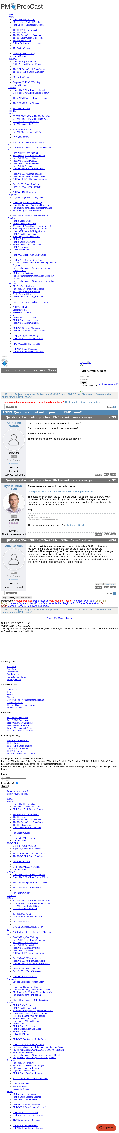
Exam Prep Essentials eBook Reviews (30, 302)
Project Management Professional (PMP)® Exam (40, 394)
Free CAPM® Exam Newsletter (27, 187)
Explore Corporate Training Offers (28, 197)
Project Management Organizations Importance (34, 281)
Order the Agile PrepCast (24, 61)
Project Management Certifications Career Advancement (38, 1049)
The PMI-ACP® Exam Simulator (28, 72)
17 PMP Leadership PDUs (25, 124)
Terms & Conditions (16, 677)
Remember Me (89, 385)
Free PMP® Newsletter (17, 717)
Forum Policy (38, 370)
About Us (11, 666)
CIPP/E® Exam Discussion (25, 349)
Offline (14, 457)
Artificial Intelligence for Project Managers (32, 147)
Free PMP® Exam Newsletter (26, 163)
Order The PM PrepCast (24, 19)
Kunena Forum (65, 618)
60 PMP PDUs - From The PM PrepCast (31, 116)
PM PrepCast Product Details (26, 22)
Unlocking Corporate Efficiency (27, 202)
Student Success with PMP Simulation (30, 215)
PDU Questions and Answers (26, 343)
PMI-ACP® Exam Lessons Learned (29, 330)
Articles (11, 218)
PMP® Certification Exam (25, 234)
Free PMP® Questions (17, 720)
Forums (6, 370)
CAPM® (12, 87)
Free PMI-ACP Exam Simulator (27, 174)
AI (9, 145)
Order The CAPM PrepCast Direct (29, 90)
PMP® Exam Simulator (18, 740)
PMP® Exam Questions (24, 242)
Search (52, 370)
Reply (106, 474)
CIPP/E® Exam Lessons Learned (28, 351)
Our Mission (12, 671)
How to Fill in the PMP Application (29, 231)
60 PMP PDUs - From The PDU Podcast (32, 119)
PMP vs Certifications (23, 273)
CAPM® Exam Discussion (25, 336)
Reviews (12, 283)
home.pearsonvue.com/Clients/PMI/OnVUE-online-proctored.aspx (61, 491)
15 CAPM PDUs (21, 137)
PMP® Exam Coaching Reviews (28, 296)
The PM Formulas (21, 32)
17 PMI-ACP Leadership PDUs (27, 132)
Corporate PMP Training (24, 53)
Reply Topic (11, 407)
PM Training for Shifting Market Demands (32, 208)
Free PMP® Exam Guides (25, 160)
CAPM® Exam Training (18, 748)
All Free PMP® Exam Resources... (29, 168)
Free (10, 150)
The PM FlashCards (22, 40)
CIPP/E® (12, 111)
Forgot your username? (107, 384)
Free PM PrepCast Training (25, 153)
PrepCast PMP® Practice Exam (21, 753)
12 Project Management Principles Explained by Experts (38, 1047)
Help (9, 692)
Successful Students (22, 312)
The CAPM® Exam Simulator (27, 103)
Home (10, 14)
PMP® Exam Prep (15, 751)
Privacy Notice (14, 679)
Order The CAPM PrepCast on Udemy (31, 92)
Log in (4, 786)
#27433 (112, 480)
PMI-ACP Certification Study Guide (29, 255)
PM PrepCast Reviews (23, 286)
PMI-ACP (88, 628)
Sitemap (10, 697)
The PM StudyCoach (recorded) (27, 35)
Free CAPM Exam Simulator (26, 184)
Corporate (12, 194)
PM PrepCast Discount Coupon (21, 705)
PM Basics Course (21, 48)
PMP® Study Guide (22, 221)
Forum (11, 315)
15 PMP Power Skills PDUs (26, 121)
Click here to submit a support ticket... (84, 402)
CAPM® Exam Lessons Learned (28, 338)
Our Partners (13, 674)
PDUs (10, 113)
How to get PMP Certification (26, 236)
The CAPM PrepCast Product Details (30, 98)
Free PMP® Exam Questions (26, 323)
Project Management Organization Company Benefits (37, 1055)
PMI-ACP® (13, 59)
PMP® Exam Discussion (24, 317)
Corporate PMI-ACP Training (26, 82)
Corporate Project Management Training (25, 700)
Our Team (11, 669)
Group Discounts (20, 56)
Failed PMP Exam (21, 249)
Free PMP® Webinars (23, 166)
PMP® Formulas (20, 247)
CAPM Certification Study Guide (28, 260)
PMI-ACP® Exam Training (19, 745)
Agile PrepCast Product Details (27, 64)
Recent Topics (21, 370)
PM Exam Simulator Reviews (26, 291)
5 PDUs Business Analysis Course (28, 142)
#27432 (112, 417)
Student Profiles (20, 309)
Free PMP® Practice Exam (25, 158)
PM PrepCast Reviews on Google (28, 289)
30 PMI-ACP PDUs (22, 129)
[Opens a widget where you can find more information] (106, 1128)
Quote (113, 474)
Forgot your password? (17, 791)
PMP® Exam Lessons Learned (27, 320)
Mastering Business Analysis (20, 730)
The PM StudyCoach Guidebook (28, 38)
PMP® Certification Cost (24, 223)
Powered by (52, 618)
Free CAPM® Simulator (18, 725)
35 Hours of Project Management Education (33, 226)
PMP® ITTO (19, 239)
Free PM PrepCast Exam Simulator (29, 155)
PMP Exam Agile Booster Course (28, 25)
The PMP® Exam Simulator (26, 30)
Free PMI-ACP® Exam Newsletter (29, 176)
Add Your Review (21, 307)
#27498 (112, 540)
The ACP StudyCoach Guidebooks (29, 69)
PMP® (11, 17)
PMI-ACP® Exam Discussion (26, 328)
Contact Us (12, 689)
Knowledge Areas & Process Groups (30, 228)
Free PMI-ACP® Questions (20, 723)
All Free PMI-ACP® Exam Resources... (31, 179)
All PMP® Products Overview (27, 43)
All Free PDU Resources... (25, 192)
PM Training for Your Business (27, 210)
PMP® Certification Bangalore (27, 244)
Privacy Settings (14, 707)
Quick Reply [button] (98, 475)
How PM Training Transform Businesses (31, 205)
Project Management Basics (19, 728)
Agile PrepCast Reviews (24, 294)
